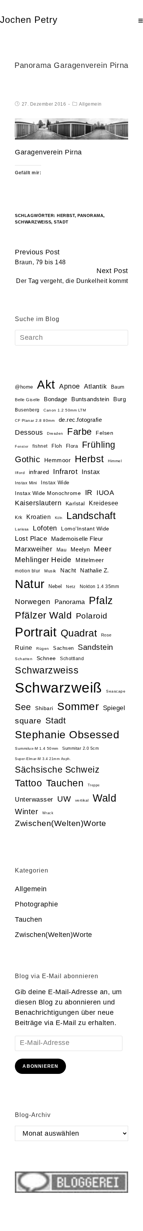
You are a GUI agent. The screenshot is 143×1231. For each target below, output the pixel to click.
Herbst (66, 215)
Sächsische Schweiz (57, 770)
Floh (56, 446)
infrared (39, 472)
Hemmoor (57, 460)
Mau (61, 550)
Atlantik (95, 386)
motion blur (27, 571)
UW (64, 799)
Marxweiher (33, 549)
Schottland (72, 658)
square (28, 720)
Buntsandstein (90, 399)
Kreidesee (104, 503)
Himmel (115, 461)
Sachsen (63, 648)
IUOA (105, 493)
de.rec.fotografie (80, 419)
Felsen (104, 433)
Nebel (55, 586)
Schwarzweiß (33, 222)
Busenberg (27, 410)
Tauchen (65, 783)
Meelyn (80, 549)
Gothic (27, 459)
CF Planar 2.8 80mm (35, 420)
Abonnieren (40, 1066)
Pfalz (101, 600)
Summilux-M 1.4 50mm (36, 748)
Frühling (99, 445)
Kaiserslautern (38, 503)
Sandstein (95, 647)
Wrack (48, 813)
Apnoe (69, 386)
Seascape (115, 691)
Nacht (68, 570)
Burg (119, 399)
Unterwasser (34, 799)
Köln (59, 518)
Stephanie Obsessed (67, 735)
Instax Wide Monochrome (48, 493)
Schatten (23, 659)
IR (89, 493)
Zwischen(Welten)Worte (60, 823)
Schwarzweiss (47, 670)
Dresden (55, 433)
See (23, 707)
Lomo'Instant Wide (85, 529)
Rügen (42, 648)
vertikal (82, 800)
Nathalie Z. (94, 570)
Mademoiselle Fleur (77, 538)
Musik (50, 571)
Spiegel (114, 708)
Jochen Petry (29, 19)
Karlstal (75, 503)
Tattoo (28, 783)
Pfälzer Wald (43, 615)
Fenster (22, 446)
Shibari (44, 708)
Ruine (23, 647)
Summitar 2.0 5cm (80, 748)
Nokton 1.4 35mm (99, 586)
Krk (18, 517)
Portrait (35, 632)
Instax (91, 472)
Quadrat (79, 633)
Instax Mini (26, 483)
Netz (71, 586)
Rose (106, 635)
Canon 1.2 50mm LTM (64, 410)
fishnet (40, 446)
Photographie (36, 904)
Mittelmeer (90, 560)
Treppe (94, 785)
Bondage (55, 399)
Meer (102, 549)
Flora (72, 446)
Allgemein (90, 104)
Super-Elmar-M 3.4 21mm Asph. (43, 759)
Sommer (78, 706)
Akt (46, 384)
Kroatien (38, 517)
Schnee (46, 658)
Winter (26, 811)
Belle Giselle (27, 399)
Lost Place (31, 538)
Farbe (79, 431)
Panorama (90, 215)
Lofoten (45, 528)
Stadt (61, 222)
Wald (104, 798)
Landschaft (91, 515)
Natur (30, 584)
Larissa (22, 529)
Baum (118, 387)
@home (24, 387)
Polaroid (92, 615)
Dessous (29, 432)
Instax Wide (55, 482)
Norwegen (32, 602)
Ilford (20, 473)
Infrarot (65, 472)
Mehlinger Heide (43, 560)
